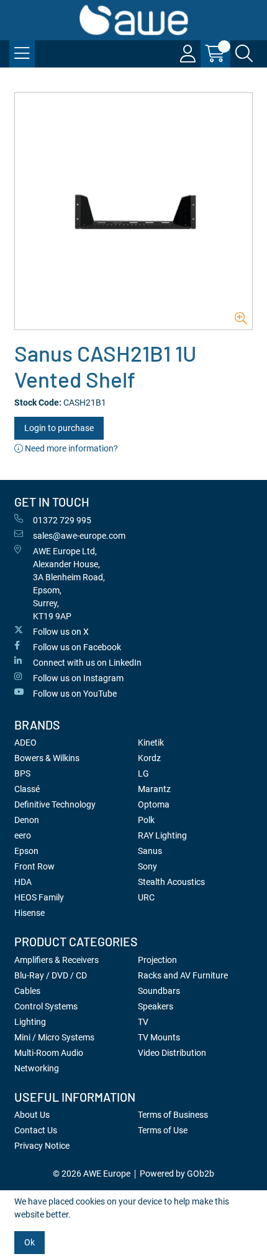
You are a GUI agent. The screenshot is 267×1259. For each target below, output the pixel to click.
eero (22, 835)
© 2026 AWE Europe (91, 1173)
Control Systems (46, 1006)
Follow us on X (61, 632)
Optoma (154, 804)
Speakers (155, 1006)
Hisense (29, 913)
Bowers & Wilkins (46, 758)
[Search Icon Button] (244, 54)
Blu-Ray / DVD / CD (50, 975)
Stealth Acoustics (171, 882)
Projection (157, 960)
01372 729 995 (62, 520)
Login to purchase (59, 428)
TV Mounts (159, 1037)
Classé (27, 789)
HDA (23, 882)
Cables (27, 991)
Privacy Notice (42, 1146)
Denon (26, 820)
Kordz (149, 758)
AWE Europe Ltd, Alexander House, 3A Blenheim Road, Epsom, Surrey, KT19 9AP (69, 583)
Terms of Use (163, 1130)
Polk (146, 820)
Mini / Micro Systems (54, 1037)
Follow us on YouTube (75, 694)
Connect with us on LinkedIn (87, 663)
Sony (147, 866)
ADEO (25, 742)
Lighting (30, 1022)
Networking (36, 1068)
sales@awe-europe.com (79, 536)
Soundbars (159, 991)
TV (143, 1022)
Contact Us (35, 1130)
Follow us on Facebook (77, 647)
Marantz (154, 789)
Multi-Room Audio (48, 1053)
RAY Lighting (162, 835)
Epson (26, 851)
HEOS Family (39, 897)
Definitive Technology (55, 804)
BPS (22, 773)
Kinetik (151, 742)
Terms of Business (173, 1115)
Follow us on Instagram (78, 678)
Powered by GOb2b (177, 1173)
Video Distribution (172, 1053)
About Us (32, 1115)
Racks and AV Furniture (183, 975)
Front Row (34, 866)
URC (146, 897)
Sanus (150, 851)
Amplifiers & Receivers (56, 960)
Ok (29, 1242)
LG (143, 773)
